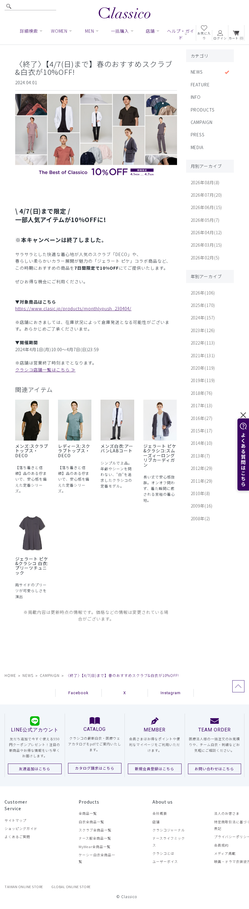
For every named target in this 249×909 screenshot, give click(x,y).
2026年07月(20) (206, 195)
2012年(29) (202, 468)
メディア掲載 (225, 853)
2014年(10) (202, 443)
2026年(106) (203, 293)
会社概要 (159, 813)
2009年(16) (202, 506)
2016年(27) (202, 418)
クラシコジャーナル (168, 829)
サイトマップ (15, 820)
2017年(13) (202, 405)
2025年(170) (203, 305)
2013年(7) (200, 456)
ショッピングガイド (21, 828)
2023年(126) (203, 330)
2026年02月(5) (205, 258)
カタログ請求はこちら (94, 768)
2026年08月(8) (205, 182)
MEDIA (197, 147)
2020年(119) (203, 368)
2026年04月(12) (206, 232)
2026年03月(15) (206, 245)
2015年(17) (202, 431)
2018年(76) (202, 393)
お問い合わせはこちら (214, 768)
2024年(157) (203, 318)
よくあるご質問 (17, 836)
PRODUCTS (203, 110)
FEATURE (200, 85)
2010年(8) (200, 493)
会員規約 (221, 845)
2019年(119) (203, 380)
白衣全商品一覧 (91, 821)
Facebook (78, 693)
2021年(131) (203, 355)
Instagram (171, 693)
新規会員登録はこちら (154, 768)
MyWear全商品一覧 (95, 846)
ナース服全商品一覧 (95, 838)
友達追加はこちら (34, 768)
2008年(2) (200, 518)
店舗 (156, 821)
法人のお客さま (227, 813)
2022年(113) (203, 343)
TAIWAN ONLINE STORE (24, 886)
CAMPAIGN (202, 122)
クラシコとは (163, 853)
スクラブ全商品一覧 (95, 829)
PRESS (198, 135)
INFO (196, 97)
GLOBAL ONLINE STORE (71, 886)
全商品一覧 (88, 813)
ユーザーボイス (165, 861)
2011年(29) (202, 481)
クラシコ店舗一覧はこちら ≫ (45, 370)
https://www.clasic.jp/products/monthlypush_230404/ (73, 308)
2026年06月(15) (206, 207)
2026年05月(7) (205, 220)
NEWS (197, 72)
